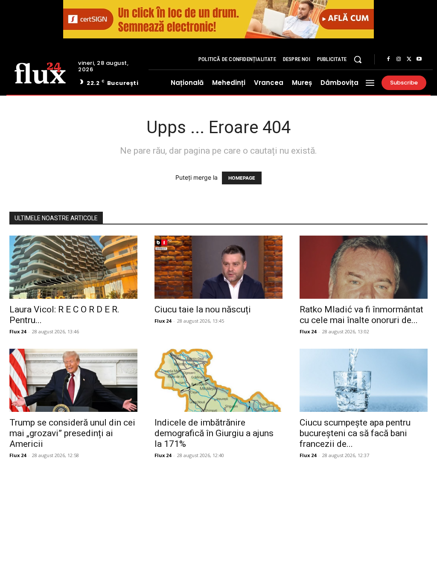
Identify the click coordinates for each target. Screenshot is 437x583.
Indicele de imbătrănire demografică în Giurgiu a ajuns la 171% (214, 433)
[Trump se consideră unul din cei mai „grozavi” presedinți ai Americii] (73, 380)
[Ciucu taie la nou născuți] (218, 267)
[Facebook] (388, 59)
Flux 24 (17, 331)
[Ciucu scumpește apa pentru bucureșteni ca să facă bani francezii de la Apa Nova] (364, 380)
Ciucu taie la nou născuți (202, 309)
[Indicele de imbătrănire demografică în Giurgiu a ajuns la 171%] (218, 380)
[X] (409, 59)
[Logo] (40, 72)
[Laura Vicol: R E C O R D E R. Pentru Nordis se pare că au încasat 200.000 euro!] (73, 267)
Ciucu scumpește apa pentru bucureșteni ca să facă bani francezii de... (355, 433)
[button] (357, 59)
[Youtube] (419, 59)
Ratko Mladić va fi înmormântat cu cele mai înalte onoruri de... (361, 314)
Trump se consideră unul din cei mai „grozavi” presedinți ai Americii (72, 433)
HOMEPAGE (241, 178)
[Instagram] (398, 59)
